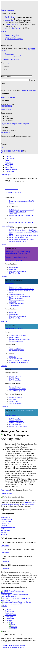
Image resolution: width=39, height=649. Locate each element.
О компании (9, 171)
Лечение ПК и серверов (23, 235)
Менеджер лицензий (16, 294)
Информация (9, 167)
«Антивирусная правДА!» (18, 362)
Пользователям (10, 615)
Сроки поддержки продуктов (19, 339)
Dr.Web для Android (18, 426)
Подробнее (5, 490)
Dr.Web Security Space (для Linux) (21, 215)
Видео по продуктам (16, 350)
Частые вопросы (15, 348)
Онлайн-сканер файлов (17, 389)
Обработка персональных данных (13, 645)
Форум (8, 109)
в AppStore (18, 260)
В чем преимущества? (13, 56)
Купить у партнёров (12, 35)
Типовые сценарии (16, 341)
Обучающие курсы (15, 358)
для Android (9, 260)
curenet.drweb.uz (10, 24)
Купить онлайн (10, 37)
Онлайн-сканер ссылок (17, 390)
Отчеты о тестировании (17, 335)
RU (2, 151)
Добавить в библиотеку (10, 59)
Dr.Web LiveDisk (15, 380)
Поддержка (9, 164)
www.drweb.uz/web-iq (12, 28)
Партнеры (8, 165)
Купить (7, 160)
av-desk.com (9, 21)
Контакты (8, 620)
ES (10, 151)
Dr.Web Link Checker (16, 422)
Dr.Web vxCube (14, 273)
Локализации (14, 337)
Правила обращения (29, 90)
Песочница (18, 237)
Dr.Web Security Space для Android (21, 222)
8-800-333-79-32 (6, 106)
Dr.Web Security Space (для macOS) (21, 210)
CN (5, 151)
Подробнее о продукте (13, 192)
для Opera (12, 399)
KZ (22, 151)
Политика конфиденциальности (12, 647)
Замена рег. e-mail (15, 287)
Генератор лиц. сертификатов (19, 296)
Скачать (8, 162)
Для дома (8, 156)
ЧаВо (3, 109)
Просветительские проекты (19, 360)
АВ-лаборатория (11, 169)
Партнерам (9, 616)
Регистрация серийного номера (16, 253)
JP (15, 151)
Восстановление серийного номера (21, 289)
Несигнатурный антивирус (21, 240)
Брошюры (12, 357)
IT (17, 151)
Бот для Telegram (15, 387)
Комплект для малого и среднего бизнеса (18, 503)
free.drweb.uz (9, 17)
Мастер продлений (16, 298)
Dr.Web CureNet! (15, 376)
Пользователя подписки (17, 271)
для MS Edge (13, 401)
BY (19, 151)
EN (7, 151)
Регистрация (9, 54)
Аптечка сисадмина (16, 421)
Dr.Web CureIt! (14, 378)
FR (13, 151)
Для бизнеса (9, 158)
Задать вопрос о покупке (14, 39)
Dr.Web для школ (28, 504)
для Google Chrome (16, 403)
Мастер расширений (16, 301)
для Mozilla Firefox (15, 397)
